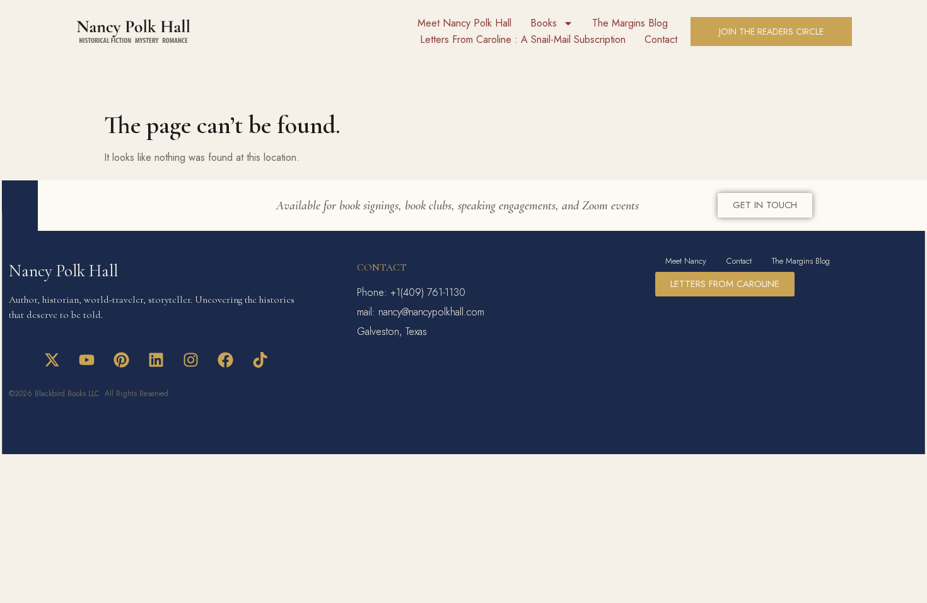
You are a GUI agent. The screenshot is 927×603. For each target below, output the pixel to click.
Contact (660, 39)
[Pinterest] (121, 359)
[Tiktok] (260, 359)
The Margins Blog (630, 23)
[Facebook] (226, 359)
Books (543, 23)
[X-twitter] (52, 359)
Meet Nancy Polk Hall (464, 23)
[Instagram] (191, 359)
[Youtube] (87, 359)
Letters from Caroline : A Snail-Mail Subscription (523, 39)
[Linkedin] (156, 359)
